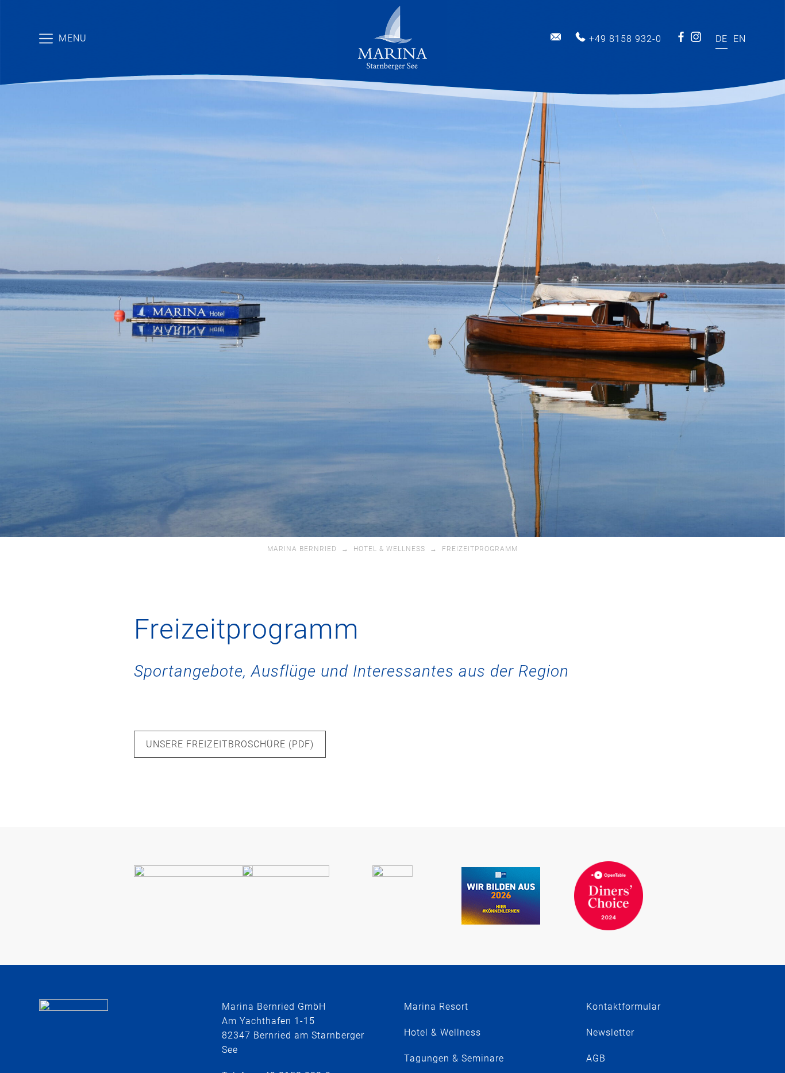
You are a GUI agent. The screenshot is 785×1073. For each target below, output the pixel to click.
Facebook (681, 37)
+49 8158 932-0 (625, 38)
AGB (596, 1058)
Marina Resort (436, 1006)
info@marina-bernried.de (556, 37)
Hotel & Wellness (389, 549)
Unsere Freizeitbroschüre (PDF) (230, 744)
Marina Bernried (302, 549)
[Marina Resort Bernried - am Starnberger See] (392, 38)
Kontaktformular (623, 1006)
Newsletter (610, 1032)
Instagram (696, 37)
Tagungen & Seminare (454, 1058)
